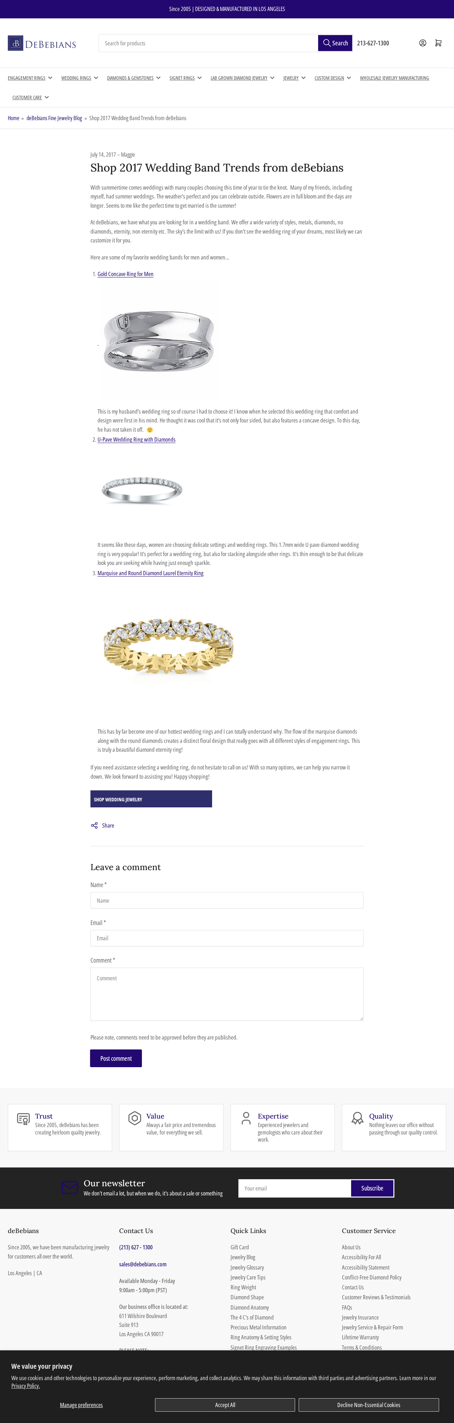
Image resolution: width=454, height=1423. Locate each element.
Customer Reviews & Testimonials (376, 1297)
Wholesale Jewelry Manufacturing (394, 77)
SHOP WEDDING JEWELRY (118, 799)
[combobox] (226, 43)
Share (108, 825)
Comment (102, 960)
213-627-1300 (373, 43)
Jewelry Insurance (360, 1317)
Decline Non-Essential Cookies (368, 1405)
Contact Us (353, 1287)
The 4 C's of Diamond (252, 1317)
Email (98, 922)
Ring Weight (243, 1287)
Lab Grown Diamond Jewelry (239, 77)
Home (14, 118)
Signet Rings (182, 77)
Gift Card (240, 1247)
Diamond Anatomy (250, 1307)
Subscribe (372, 1188)
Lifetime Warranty (360, 1337)
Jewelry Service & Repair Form (372, 1327)
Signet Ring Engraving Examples (264, 1347)
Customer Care (27, 97)
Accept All (225, 1405)
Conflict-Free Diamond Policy (372, 1277)
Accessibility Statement (365, 1267)
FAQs (347, 1307)
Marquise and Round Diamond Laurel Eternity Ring (151, 573)
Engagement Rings (26, 77)
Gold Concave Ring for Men (126, 274)
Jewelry (291, 77)
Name (98, 884)
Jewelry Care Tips (248, 1277)
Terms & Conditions (362, 1347)
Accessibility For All (361, 1257)
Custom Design (329, 77)
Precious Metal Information (259, 1327)
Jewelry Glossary (247, 1267)
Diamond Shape (247, 1297)
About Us (351, 1247)
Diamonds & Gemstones (130, 77)
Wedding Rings (76, 77)
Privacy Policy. (25, 1386)
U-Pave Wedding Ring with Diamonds (137, 439)
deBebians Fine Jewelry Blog (54, 118)
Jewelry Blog (243, 1257)
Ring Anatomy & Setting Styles (261, 1337)
